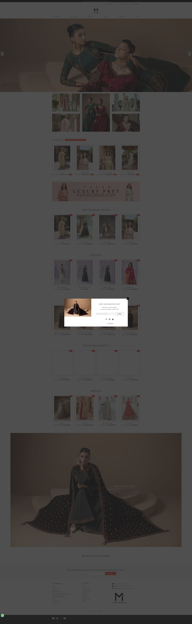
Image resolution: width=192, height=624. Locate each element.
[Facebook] (106, 319)
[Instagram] (109, 319)
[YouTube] (113, 319)
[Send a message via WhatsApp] (2, 615)
